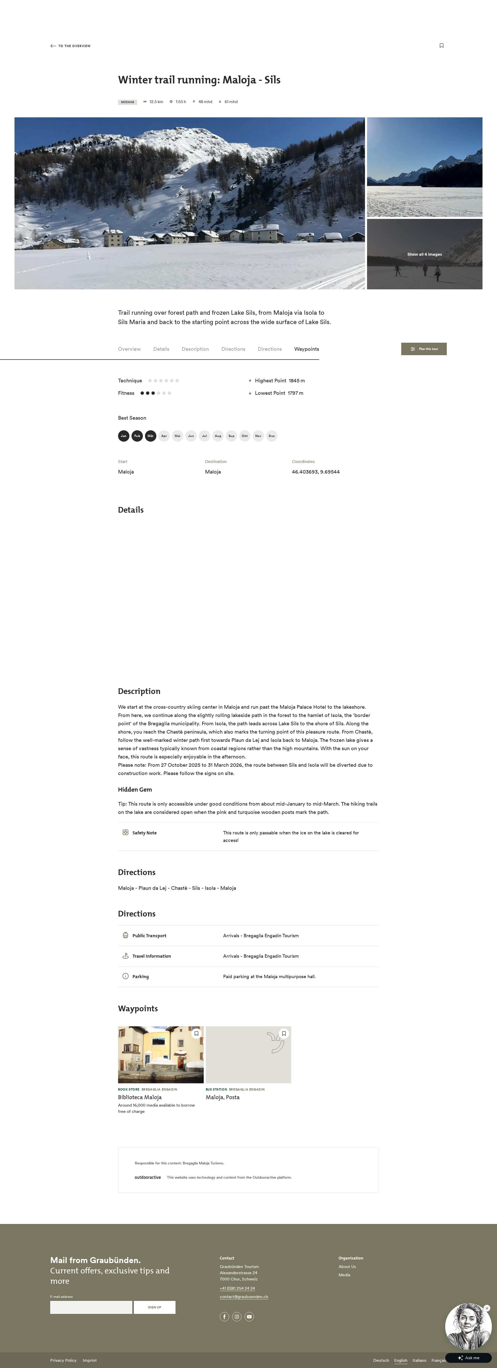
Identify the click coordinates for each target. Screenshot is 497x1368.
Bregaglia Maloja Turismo (203, 1163)
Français (439, 1360)
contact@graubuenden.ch (244, 1296)
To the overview (74, 46)
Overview (129, 349)
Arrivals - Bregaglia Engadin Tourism (261, 936)
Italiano (419, 1360)
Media (344, 1274)
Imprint (90, 1360)
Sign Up (154, 1307)
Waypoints (306, 349)
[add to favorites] (441, 45)
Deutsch (381, 1360)
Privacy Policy (63, 1360)
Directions (233, 349)
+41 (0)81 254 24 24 (237, 1288)
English (400, 1360)
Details (161, 349)
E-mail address (61, 1297)
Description (195, 349)
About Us (347, 1266)
